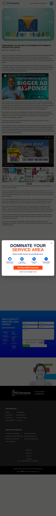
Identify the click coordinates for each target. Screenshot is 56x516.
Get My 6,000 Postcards (28, 268)
